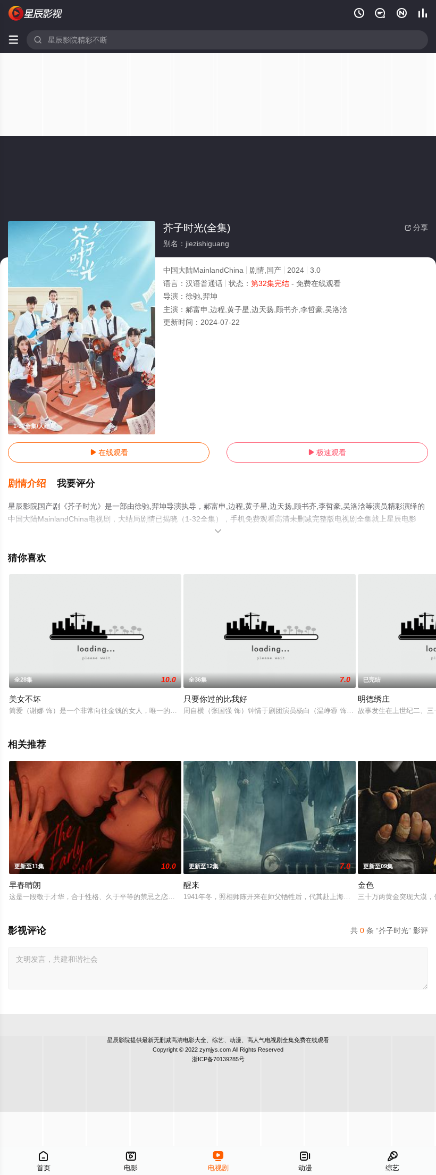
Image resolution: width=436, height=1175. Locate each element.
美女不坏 (25, 698)
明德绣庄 (374, 698)
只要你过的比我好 (215, 698)
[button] (32, 484)
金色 (366, 884)
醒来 (191, 884)
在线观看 (109, 452)
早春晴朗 (25, 884)
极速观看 (327, 452)
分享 (416, 227)
